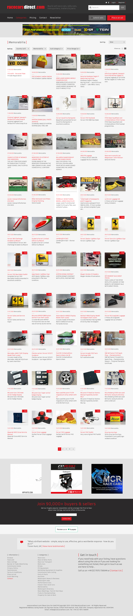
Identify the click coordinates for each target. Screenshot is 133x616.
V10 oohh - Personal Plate (16, 74)
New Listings (12, 562)
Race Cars (41, 558)
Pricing (33, 18)
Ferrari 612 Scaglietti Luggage (115, 316)
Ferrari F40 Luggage (63, 432)
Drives (40, 566)
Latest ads (98, 18)
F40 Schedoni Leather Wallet (42, 76)
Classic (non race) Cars (46, 585)
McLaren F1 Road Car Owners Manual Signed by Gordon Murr (90, 395)
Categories (21, 18)
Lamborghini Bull (62, 238)
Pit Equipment (43, 568)
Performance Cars (44, 583)
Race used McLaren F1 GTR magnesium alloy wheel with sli (66, 395)
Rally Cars (41, 564)
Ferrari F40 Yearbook (87, 118)
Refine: (10, 49)
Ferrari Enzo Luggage (39, 432)
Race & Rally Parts (45, 560)
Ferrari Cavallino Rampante (65, 118)
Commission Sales (14, 566)
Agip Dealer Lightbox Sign (41, 274)
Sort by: (102, 42)
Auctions (41, 576)
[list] (122, 48)
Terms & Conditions (14, 572)
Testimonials (12, 570)
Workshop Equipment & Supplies (50, 570)
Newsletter (55, 18)
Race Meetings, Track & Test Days (50, 591)
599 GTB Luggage (86, 156)
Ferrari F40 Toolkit (86, 432)
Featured (10, 560)
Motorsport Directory (46, 589)
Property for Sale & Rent (47, 595)
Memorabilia (42, 587)
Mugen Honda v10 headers (89, 274)
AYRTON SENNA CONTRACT (64, 274)
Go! (122, 8)
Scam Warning (12, 576)
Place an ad (117, 18)
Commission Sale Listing (47, 572)
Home (10, 18)
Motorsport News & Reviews (48, 578)
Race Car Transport (45, 562)
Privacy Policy (12, 568)
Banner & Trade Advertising (17, 564)
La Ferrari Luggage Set (112, 199)
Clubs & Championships (46, 593)
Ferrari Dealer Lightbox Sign (90, 239)
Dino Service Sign (111, 432)
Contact (43, 18)
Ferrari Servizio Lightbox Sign (115, 239)
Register (121, 2)
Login (114, 2)
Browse (10, 558)
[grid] (125, 48)
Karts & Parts (43, 574)
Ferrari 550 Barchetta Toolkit (17, 274)
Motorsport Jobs (44, 581)
